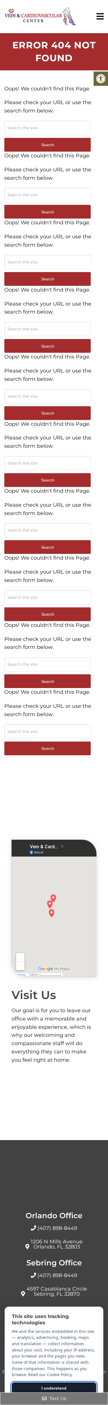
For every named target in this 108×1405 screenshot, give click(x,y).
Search (47, 748)
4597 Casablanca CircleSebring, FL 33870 (56, 1291)
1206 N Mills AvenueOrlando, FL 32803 (57, 1244)
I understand (54, 1388)
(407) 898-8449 (57, 1228)
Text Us (57, 1398)
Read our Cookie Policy (49, 1374)
